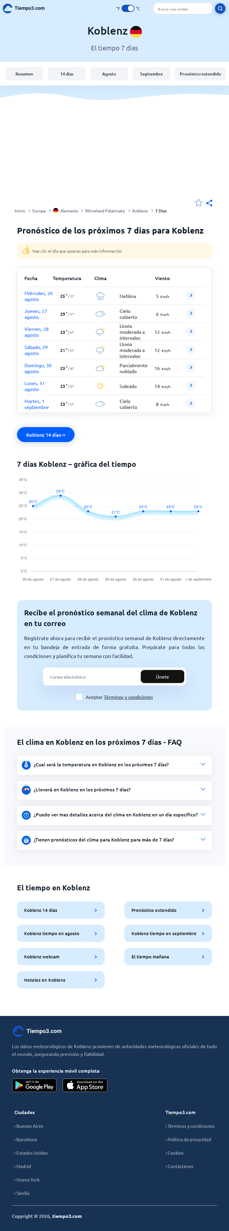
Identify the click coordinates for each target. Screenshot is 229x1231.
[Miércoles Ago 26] (190, 298)
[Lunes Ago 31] (190, 388)
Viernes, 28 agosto (36, 332)
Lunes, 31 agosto (34, 386)
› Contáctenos (179, 1166)
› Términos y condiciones (190, 1126)
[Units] (128, 8)
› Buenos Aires (28, 1126)
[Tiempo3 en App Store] (85, 1085)
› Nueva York (27, 1179)
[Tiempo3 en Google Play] (34, 1085)
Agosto (109, 74)
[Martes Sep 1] (190, 406)
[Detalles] (190, 295)
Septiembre (151, 74)
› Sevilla (22, 1193)
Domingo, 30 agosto (38, 368)
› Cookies (174, 1153)
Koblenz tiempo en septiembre (163, 933)
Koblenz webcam (42, 957)
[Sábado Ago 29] (190, 352)
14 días (66, 74)
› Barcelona (25, 1139)
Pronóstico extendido (200, 74)
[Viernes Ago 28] (190, 334)
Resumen (24, 74)
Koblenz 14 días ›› (45, 434)
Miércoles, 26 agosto (38, 296)
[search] (220, 8)
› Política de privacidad (188, 1139)
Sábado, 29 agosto (36, 350)
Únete (162, 676)
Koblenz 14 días (40, 910)
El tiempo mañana (150, 957)
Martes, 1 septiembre (36, 404)
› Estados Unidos (31, 1153)
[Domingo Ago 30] (190, 370)
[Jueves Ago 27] (190, 316)
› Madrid (22, 1166)
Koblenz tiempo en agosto (51, 933)
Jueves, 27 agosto (35, 314)
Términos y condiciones (128, 697)
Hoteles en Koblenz (44, 980)
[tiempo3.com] (27, 8)
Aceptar (119, 697)
